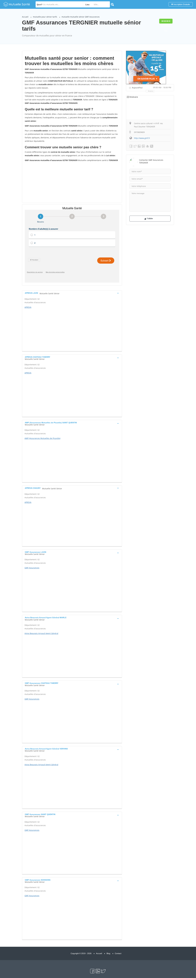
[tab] (72, 293)
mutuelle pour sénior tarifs (45, 16)
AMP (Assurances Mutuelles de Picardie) (42, 438)
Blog (108, 953)
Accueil (25, 16)
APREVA (28, 307)
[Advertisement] (72, 182)
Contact (118, 953)
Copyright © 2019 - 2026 (81, 953)
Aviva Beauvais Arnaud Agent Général (41, 633)
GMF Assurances (32, 567)
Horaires (150, 91)
